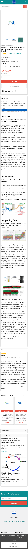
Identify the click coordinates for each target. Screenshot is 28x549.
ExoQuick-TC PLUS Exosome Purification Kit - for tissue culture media (7, 416)
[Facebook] (2, 91)
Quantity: (4, 73)
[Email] (6, 91)
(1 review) (10, 53)
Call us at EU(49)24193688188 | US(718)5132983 (14, 521)
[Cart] (26, 2)
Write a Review (17, 53)
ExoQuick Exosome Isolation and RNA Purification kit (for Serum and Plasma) (21, 416)
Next (26, 395)
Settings (14, 540)
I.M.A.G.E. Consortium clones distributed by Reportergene (10, 474)
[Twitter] (12, 91)
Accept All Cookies (14, 546)
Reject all (14, 543)
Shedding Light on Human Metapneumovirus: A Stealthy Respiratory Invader (10, 440)
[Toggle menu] (2, 2)
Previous (24, 395)
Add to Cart (7, 411)
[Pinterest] (15, 91)
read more (4, 451)
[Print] (9, 91)
